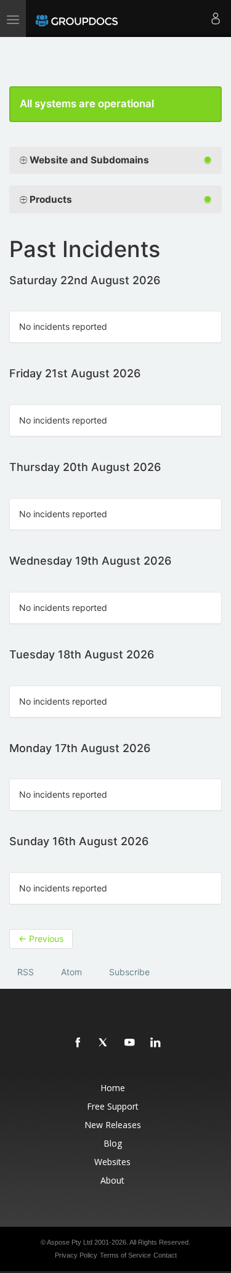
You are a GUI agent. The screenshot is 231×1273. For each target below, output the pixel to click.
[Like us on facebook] (78, 1043)
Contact (165, 1255)
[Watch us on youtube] (130, 1043)
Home (112, 1088)
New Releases (112, 1125)
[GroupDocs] (76, 18)
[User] (215, 18)
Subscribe (129, 972)
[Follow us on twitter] (104, 1043)
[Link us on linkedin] (156, 1043)
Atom (71, 972)
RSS (25, 972)
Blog (112, 1143)
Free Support (113, 1106)
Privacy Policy (76, 1255)
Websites (112, 1162)
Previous (40, 938)
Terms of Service (125, 1255)
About (112, 1180)
